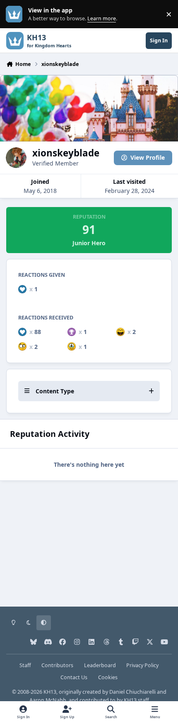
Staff (25, 665)
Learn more (16, 14)
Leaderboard (100, 665)
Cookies (108, 677)
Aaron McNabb (47, 700)
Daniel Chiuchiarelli (132, 691)
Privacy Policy (142, 665)
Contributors (57, 665)
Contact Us (73, 677)
